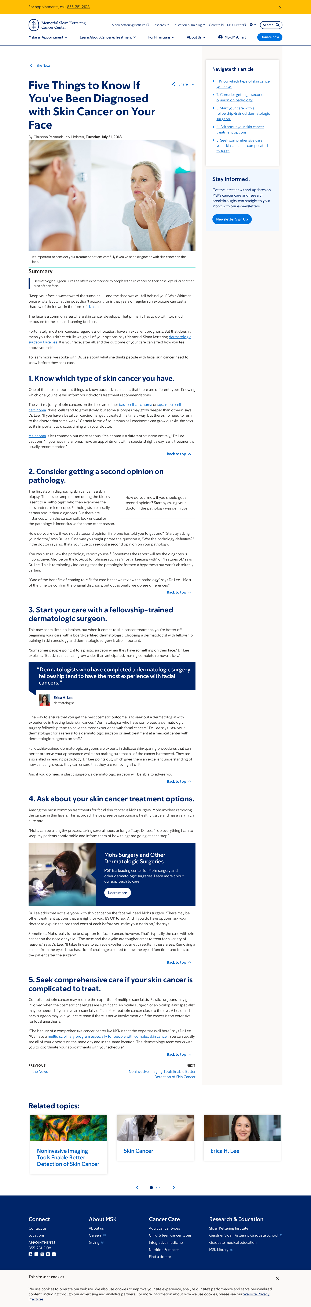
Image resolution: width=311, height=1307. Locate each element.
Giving (94, 1242)
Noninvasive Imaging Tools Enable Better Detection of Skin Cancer (162, 1074)
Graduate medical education (233, 1242)
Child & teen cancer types (170, 1235)
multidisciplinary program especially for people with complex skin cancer (108, 1036)
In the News (42, 65)
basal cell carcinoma (135, 404)
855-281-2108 (78, 7)
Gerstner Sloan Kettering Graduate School (244, 1235)
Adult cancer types (164, 1228)
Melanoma (37, 436)
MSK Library (219, 1250)
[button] (161, 25)
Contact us (37, 1228)
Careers (95, 1235)
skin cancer (97, 306)
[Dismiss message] (280, 7)
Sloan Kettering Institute (228, 1228)
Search (268, 25)
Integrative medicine (166, 1242)
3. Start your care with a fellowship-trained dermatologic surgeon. (243, 113)
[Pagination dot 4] (158, 1187)
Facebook (36, 1254)
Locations (36, 1235)
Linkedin (54, 1254)
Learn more (117, 893)
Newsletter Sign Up (232, 219)
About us (96, 1228)
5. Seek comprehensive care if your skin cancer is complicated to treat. (242, 145)
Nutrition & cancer (164, 1250)
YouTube (48, 1254)
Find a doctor (160, 1257)
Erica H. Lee (225, 1150)
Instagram (30, 1254)
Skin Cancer (138, 1150)
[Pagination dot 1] (151, 1187)
